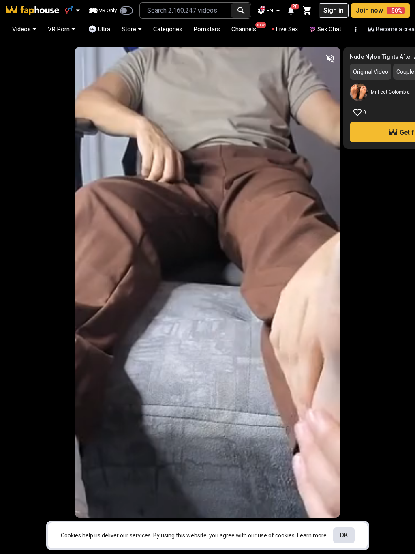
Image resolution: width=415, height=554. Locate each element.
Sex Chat (329, 29)
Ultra (104, 29)
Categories (167, 29)
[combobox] (185, 10)
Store (129, 29)
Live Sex (287, 29)
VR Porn (59, 29)
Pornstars (207, 29)
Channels (247, 28)
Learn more (312, 535)
